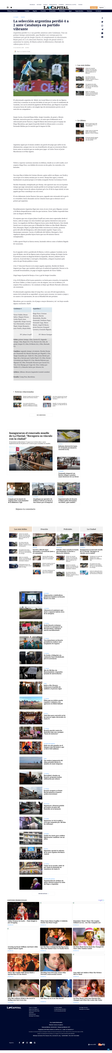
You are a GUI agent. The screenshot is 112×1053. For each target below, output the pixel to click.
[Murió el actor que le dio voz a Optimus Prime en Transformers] (87, 125)
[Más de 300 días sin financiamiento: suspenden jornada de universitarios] (43, 673)
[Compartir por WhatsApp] (102, 25)
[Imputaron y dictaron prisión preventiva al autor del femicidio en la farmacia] (43, 808)
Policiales (62, 11)
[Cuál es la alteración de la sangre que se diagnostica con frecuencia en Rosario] (91, 572)
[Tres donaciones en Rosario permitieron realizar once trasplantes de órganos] (43, 642)
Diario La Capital (33, 1007)
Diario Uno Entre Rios (34, 1011)
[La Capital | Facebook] (19, 1042)
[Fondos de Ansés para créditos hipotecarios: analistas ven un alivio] (43, 838)
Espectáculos (79, 11)
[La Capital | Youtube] (30, 1042)
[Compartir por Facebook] (102, 18)
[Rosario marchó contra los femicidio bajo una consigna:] (43, 733)
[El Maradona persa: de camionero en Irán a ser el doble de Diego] (20, 566)
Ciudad (27, 11)
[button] (8, 7)
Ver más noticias (42, 893)
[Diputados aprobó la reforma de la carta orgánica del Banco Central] (43, 853)
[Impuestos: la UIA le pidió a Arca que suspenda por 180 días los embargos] (43, 823)
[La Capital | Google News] (34, 1042)
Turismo (80, 4)
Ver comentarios (41, 415)
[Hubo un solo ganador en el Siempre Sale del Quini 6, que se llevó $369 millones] (43, 748)
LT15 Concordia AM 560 (60, 1011)
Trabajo (45, 4)
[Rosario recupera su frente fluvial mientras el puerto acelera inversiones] (43, 793)
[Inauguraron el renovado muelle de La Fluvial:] (31, 454)
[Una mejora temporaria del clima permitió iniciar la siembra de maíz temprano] (43, 763)
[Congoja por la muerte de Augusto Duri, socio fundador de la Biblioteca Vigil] (18, 494)
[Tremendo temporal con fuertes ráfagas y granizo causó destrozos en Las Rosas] (68, 468)
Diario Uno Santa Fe (34, 1009)
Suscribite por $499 (94, 7)
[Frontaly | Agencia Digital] (100, 1044)
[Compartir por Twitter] (102, 21)
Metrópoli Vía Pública (34, 1016)
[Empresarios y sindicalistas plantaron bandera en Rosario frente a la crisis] (43, 597)
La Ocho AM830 (58, 1007)
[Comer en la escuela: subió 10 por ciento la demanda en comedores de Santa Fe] (43, 868)
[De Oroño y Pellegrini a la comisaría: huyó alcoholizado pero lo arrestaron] (43, 658)
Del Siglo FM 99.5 (83, 1007)
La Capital (15, 17)
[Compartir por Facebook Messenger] (102, 33)
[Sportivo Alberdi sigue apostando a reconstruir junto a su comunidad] (44, 544)
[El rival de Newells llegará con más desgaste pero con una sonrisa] (87, 139)
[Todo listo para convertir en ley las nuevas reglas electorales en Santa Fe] (43, 718)
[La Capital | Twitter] (23, 1042)
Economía (52, 11)
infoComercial (32, 1014)
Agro (70, 11)
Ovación (43, 11)
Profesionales (53, 4)
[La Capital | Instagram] (27, 1042)
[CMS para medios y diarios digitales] (92, 1044)
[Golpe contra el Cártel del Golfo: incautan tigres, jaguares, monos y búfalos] (87, 132)
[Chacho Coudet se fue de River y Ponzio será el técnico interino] (26, 398)
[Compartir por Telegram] (102, 29)
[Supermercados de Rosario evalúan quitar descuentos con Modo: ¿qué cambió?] (68, 494)
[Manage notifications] (108, 1049)
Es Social (98, 11)
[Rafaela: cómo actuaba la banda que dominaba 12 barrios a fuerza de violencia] (67, 544)
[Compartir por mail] (102, 37)
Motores (39, 4)
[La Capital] (56, 7)
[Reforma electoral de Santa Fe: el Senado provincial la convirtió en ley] (68, 441)
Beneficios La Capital (71, 4)
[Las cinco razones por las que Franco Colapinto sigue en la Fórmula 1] (56, 398)
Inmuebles (32, 4)
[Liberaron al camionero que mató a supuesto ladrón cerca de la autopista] (43, 612)
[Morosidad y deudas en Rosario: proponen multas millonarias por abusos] (43, 778)
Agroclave (31, 1012)
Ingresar (101, 7)
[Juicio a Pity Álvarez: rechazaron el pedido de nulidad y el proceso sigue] (43, 688)
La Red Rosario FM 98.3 (60, 1009)
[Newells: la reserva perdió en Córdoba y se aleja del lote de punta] (56, 405)
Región (35, 11)
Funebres (61, 4)
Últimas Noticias (12, 11)
